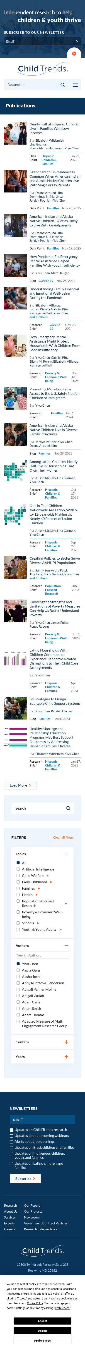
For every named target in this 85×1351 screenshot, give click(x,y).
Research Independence (40, 1229)
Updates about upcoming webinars (42, 1135)
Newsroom (32, 1217)
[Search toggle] (63, 85)
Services (10, 1217)
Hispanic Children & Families (49, 160)
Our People (32, 1205)
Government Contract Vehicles (46, 1223)
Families (53, 208)
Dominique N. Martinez (46, 196)
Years (20, 1056)
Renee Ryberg (39, 626)
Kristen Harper (61, 711)
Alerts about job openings (35, 1141)
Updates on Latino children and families (39, 1165)
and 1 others (38, 317)
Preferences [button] (62, 1308)
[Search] (68, 808)
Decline (42, 1331)
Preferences (42, 1340)
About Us (10, 1211)
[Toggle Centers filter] (66, 1042)
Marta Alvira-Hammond (46, 148)
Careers (9, 1229)
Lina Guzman (38, 144)
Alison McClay (45, 478)
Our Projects (33, 1211)
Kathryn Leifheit (40, 313)
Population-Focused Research (53, 589)
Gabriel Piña (59, 309)
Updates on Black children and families (44, 1147)
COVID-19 (46, 281)
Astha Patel (59, 570)
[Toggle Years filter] (66, 1057)
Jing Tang (35, 574)
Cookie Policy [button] (35, 1303)
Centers (22, 1042)
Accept (42, 1321)
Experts (9, 1223)
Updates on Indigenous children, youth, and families (40, 1155)
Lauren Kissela (39, 309)
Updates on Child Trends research (41, 1130)
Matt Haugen (60, 273)
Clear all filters (63, 837)
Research (10, 1205)
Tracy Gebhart (53, 574)
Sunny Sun (42, 570)
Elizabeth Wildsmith (49, 140)
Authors (22, 945)
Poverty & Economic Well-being (56, 377)
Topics (21, 854)
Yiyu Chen (72, 148)
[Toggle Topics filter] (66, 854)
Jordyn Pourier (40, 200)
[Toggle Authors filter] (66, 946)
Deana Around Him (49, 193)
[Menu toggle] (75, 84)
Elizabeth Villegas (47, 305)
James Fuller (60, 622)
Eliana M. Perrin (40, 361)
